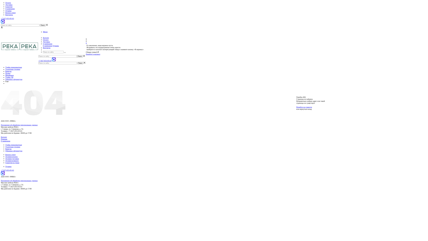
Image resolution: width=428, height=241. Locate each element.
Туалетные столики (12, 69)
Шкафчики (9, 75)
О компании (47, 46)
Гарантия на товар (12, 163)
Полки (7, 73)
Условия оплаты (11, 157)
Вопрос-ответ (10, 155)
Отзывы (56, 46)
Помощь (4, 139)
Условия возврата (12, 161)
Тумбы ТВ (9, 77)
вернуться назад (306, 109)
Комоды (8, 71)
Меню (45, 32)
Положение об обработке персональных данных (19, 125)
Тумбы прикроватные (13, 67)
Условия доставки (12, 159)
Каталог (4, 137)
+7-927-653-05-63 (7, 19)
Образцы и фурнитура (13, 79)
